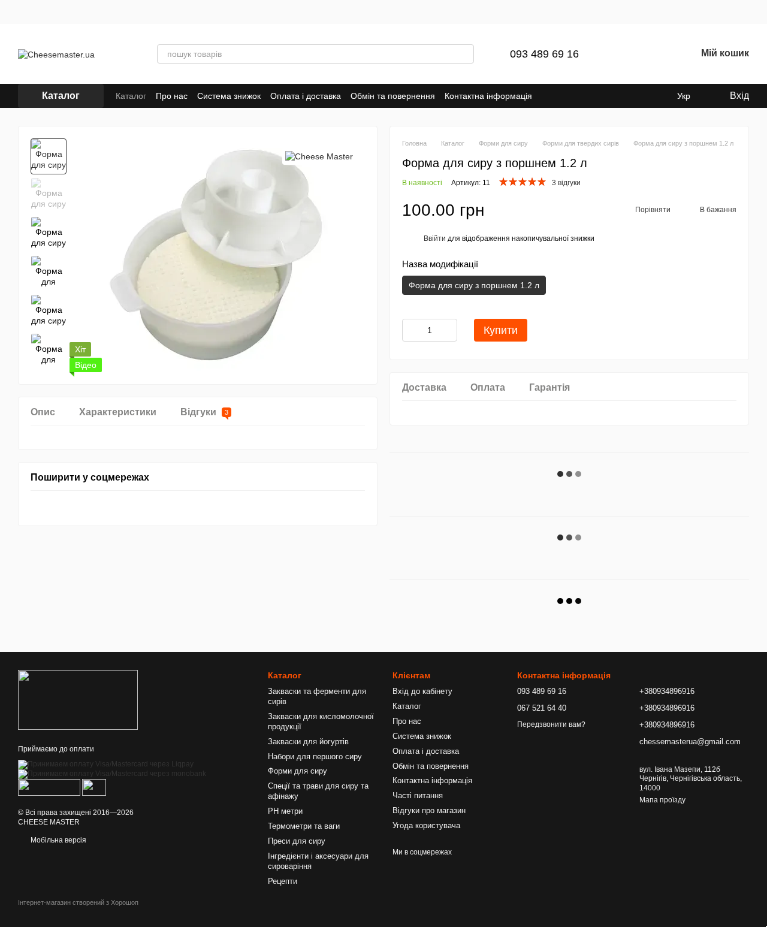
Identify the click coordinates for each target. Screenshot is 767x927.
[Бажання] (655, 54)
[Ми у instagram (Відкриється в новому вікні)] (643, 96)
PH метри (285, 811)
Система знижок (229, 96)
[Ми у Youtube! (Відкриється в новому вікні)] (658, 96)
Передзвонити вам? (551, 724)
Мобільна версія (57, 840)
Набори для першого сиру (315, 756)
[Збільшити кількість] (448, 330)
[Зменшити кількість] (411, 330)
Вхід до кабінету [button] (422, 691)
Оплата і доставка (305, 96)
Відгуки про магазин (429, 810)
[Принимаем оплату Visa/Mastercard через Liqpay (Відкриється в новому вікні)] (106, 764)
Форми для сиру (297, 770)
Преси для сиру (296, 841)
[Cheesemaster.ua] (78, 699)
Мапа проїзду (662, 800)
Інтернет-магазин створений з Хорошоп (78, 902)
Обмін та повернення (393, 96)
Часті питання (417, 795)
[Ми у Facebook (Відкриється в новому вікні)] (600, 96)
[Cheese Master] (319, 156)
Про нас (172, 96)
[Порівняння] (624, 54)
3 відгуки (566, 183)
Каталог (131, 96)
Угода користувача (426, 825)
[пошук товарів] (464, 54)
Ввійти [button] (435, 238)
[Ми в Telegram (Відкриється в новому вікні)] (615, 96)
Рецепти (282, 881)
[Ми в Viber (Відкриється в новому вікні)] (629, 96)
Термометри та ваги (304, 826)
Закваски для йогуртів (308, 741)
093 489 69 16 (544, 54)
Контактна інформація (488, 96)
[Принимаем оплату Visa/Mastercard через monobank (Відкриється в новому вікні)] (112, 774)
